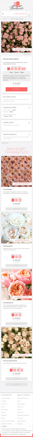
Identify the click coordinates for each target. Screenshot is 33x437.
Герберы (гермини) (23, 415)
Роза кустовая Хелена (10, 361)
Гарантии (4, 415)
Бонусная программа (8, 421)
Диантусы (20, 407)
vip (24, 69)
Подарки (19, 424)
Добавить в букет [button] (22, 49)
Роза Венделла (8, 246)
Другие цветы (21, 421)
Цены (3, 407)
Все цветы (16, 384)
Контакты (4, 404)
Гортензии (20, 412)
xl (19, 69)
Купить (16, 89)
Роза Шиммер (7, 189)
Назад (5, 19)
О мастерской (5, 398)
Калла (19, 409)
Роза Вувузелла (8, 303)
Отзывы (3, 401)
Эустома (20, 418)
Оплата (3, 412)
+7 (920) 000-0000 (19, 14)
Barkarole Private (6, 424)
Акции (3, 418)
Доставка (4, 409)
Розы (18, 401)
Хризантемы (21, 404)
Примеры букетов (22, 398)
